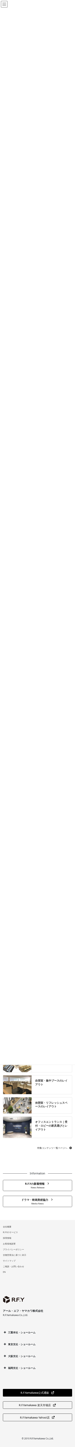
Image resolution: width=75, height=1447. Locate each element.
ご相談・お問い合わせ (13, 1266)
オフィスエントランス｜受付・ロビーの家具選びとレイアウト (51, 1125)
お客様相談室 (9, 1243)
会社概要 (7, 1226)
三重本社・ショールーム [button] (22, 1332)
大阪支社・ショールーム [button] (22, 1356)
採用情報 (7, 1237)
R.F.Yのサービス (10, 1232)
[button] (54, 1148)
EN (4, 1271)
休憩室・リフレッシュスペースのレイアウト (51, 1104)
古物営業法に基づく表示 (14, 1254)
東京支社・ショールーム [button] (22, 1344)
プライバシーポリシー (13, 1249)
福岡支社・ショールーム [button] (22, 1368)
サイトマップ (9, 1260)
